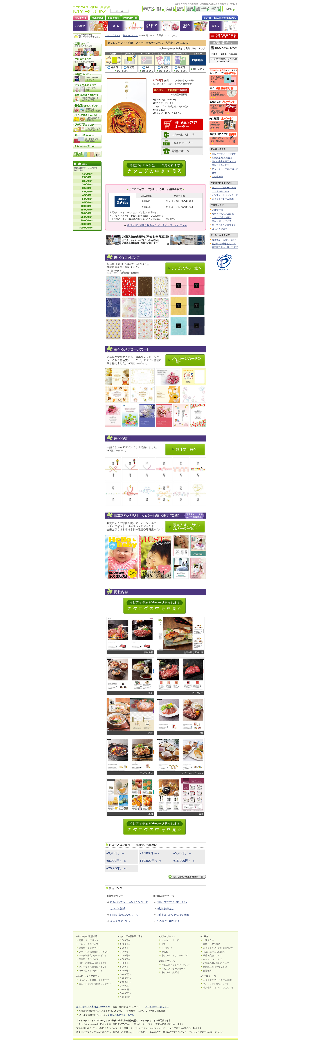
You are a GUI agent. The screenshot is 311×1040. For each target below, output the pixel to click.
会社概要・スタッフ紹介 (224, 240)
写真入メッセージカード (173, 968)
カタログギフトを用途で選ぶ (96, 18)
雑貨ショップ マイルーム (144, 9)
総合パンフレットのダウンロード (129, 902)
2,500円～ (125, 948)
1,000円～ (125, 940)
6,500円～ (125, 970)
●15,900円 (184, 861)
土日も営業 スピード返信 (224, 154)
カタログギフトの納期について (218, 948)
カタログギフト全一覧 (130, 18)
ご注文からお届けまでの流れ (173, 914)
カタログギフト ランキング (80, 18)
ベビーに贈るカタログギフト (93, 963)
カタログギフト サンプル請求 (217, 980)
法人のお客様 (212, 18)
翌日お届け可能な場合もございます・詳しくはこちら (157, 225)
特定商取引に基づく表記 (215, 967)
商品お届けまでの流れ (223, 221)
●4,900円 (149, 853)
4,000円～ (125, 959)
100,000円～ (126, 997)
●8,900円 (116, 861)
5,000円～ (125, 967)
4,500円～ (125, 963)
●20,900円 (117, 868)
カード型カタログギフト (91, 970)
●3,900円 (116, 853)
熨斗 (164, 944)
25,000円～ (125, 986)
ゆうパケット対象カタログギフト (95, 980)
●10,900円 (150, 861)
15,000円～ (125, 978)
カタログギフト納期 (221, 217)
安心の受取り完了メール (224, 161)
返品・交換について (212, 955)
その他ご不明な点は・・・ (172, 921)
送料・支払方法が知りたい (172, 902)
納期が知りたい (165, 908)
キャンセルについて (212, 959)
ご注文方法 (189, 9)
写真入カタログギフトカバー (176, 965)
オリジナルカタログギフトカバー (194, 26)
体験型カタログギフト (89, 948)
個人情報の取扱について (224, 243)
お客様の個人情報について (216, 963)
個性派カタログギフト (89, 959)
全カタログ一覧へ (120, 921)
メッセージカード (162, 26)
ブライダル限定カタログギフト (94, 951)
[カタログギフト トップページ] (91, 12)
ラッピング (90, 26)
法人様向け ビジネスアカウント (218, 987)
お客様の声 (180, 9)
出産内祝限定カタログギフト (93, 955)
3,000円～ (125, 951)
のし (126, 26)
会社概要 (160, 9)
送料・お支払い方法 (202, 9)
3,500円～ (125, 955)
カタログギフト (230, 9)
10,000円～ (125, 974)
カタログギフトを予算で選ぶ (113, 18)
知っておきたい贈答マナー (225, 225)
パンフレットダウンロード (225, 195)
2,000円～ (125, 944)
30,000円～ (125, 989)
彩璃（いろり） (130, 35)
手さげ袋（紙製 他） (172, 972)
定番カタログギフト (88, 940)
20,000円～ (125, 982)
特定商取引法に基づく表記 (225, 247)
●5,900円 (183, 853)
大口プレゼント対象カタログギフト (96, 984)
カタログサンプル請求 (223, 199)
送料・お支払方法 (211, 944)
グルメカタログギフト (89, 944)
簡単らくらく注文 (220, 165)
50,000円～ (125, 993)
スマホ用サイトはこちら (157, 1006)
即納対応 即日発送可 (222, 157)
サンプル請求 (117, 908)
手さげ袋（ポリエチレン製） (176, 955)
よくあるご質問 (170, 9)
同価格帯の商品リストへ (124, 914)
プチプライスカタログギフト (93, 967)
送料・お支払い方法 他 (223, 213)
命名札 (223, 26)
